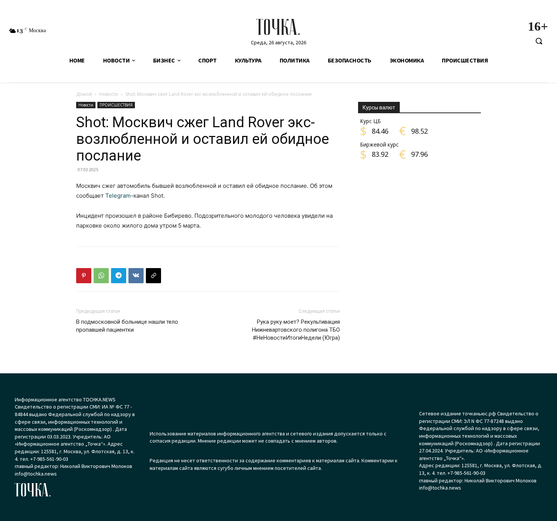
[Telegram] (118, 275)
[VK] (136, 275)
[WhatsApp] (101, 275)
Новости (108, 94)
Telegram (118, 195)
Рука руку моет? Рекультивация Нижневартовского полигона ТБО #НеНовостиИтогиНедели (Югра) (296, 329)
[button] (539, 41)
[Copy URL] (153, 275)
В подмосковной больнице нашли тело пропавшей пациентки (127, 325)
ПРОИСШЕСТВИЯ (116, 105)
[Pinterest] (83, 275)
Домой (84, 94)
